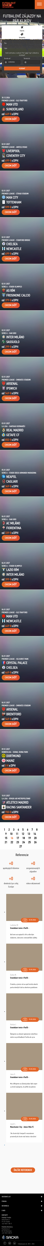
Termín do (27, 58)
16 (12, 838)
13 (29, 833)
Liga (5, 48)
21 (6, 842)
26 (35, 842)
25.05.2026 (32, 920)
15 (6, 838)
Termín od (7, 58)
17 (17, 838)
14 (34, 833)
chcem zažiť (11, 119)
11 (17, 833)
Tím (5, 43)
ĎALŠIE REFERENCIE (23, 1170)
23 (17, 842)
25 (29, 842)
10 (11, 833)
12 (23, 833)
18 (23, 838)
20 (35, 838)
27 (20, 846)
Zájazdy (22, 31)
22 (12, 842)
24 (23, 842)
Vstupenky (22, 37)
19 (29, 838)
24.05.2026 (32, 1119)
